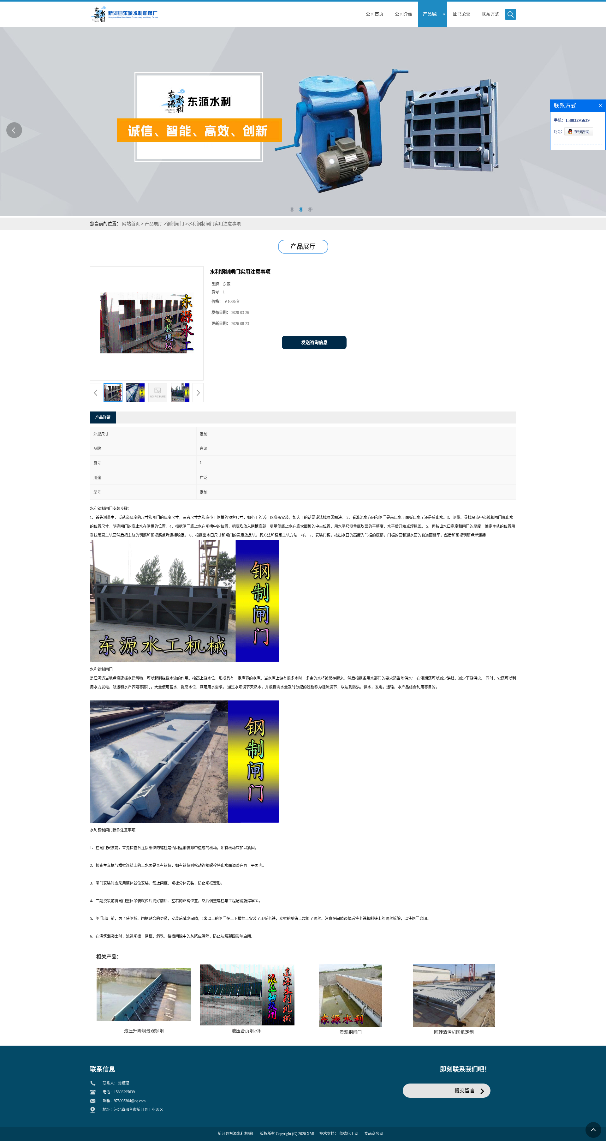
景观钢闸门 (351, 1032)
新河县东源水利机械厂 (237, 1134)
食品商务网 (373, 1134)
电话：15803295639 (119, 1092)
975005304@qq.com (130, 1101)
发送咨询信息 (314, 342)
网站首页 (131, 223)
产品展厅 (154, 223)
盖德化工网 (348, 1134)
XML (311, 1134)
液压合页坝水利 (247, 1031)
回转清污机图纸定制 (454, 1032)
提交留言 (464, 1090)
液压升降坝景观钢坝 (144, 1031)
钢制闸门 (175, 223)
